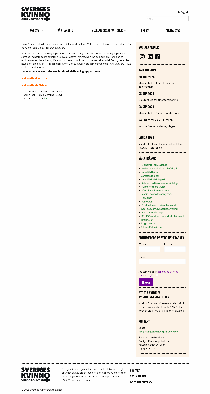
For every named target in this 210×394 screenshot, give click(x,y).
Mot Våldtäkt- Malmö (34, 85)
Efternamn (169, 244)
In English (183, 12)
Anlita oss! (173, 30)
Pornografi (146, 201)
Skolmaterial (138, 376)
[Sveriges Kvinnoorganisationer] (35, 13)
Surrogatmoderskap (152, 212)
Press (145, 30)
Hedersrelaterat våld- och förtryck (159, 168)
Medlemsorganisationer (107, 30)
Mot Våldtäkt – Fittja (34, 78)
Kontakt (135, 370)
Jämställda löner (150, 176)
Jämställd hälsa (149, 172)
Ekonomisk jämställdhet (154, 165)
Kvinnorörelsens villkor (153, 186)
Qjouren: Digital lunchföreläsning (158, 99)
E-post (142, 257)
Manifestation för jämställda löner (159, 113)
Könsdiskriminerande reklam (156, 190)
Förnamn (143, 244)
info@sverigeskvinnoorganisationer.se (158, 331)
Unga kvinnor (148, 223)
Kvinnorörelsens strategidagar (157, 126)
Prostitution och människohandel (159, 205)
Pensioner (146, 197)
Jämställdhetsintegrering (154, 179)
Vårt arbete (65, 30)
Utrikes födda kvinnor (152, 227)
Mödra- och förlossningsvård (156, 194)
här (45, 98)
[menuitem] (35, 30)
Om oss (34, 30)
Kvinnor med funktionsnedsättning (159, 183)
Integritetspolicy (141, 382)
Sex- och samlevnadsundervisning (159, 209)
